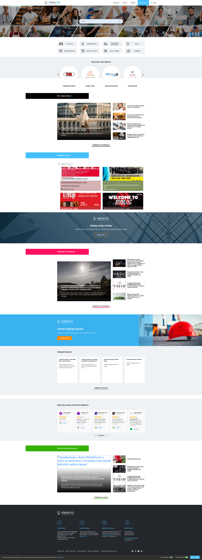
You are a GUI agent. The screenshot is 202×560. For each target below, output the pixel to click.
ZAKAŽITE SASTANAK (107, 534)
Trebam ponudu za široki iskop (111, 360)
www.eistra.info (129, 531)
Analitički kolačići (180, 557)
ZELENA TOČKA (90, 86)
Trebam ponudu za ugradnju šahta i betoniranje (67, 360)
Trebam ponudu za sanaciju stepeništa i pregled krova (89, 360)
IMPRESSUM (60, 551)
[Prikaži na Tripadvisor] (131, 413)
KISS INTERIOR (132, 86)
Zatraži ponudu (64, 338)
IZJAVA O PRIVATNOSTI (93, 551)
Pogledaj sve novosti (101, 497)
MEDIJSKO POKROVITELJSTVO (109, 551)
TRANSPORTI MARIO (69, 86)
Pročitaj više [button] (80, 424)
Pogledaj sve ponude (101, 388)
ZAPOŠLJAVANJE (81, 551)
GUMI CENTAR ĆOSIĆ (111, 86)
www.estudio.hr (129, 540)
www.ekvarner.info (129, 533)
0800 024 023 (83, 536)
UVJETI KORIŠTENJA (70, 551)
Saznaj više (60, 557)
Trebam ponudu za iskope (134, 359)
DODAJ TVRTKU (143, 2)
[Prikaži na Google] (60, 413)
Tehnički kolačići (165, 557)
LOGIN (154, 2)
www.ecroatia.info (129, 534)
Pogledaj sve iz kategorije (101, 145)
